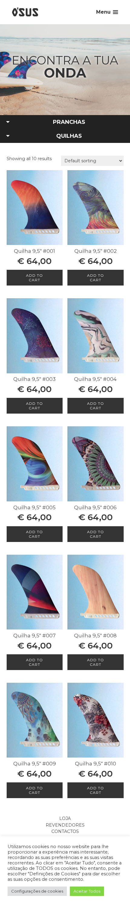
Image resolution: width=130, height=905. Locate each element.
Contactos (65, 831)
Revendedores (65, 825)
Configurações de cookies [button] (37, 891)
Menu (103, 12)
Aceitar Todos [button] (86, 891)
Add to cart (34, 277)
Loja (65, 818)
